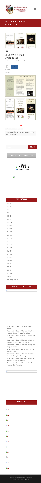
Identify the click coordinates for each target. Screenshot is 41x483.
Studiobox (26, 480)
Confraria (10, 61)
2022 (8, 264)
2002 (8, 203)
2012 (6, 51)
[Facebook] (14, 67)
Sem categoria (11, 280)
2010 (8, 229)
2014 (8, 241)
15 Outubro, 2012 (21, 61)
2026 (8, 276)
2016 (8, 248)
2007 (8, 219)
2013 (8, 238)
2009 (8, 225)
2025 (8, 273)
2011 (8, 232)
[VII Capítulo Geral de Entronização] (20, 40)
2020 (8, 260)
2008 (8, 222)
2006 (8, 216)
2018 (8, 254)
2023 (8, 267)
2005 (8, 213)
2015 (8, 245)
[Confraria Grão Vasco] (18, 9)
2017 (8, 251)
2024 (8, 270)
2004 (8, 210)
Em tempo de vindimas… (14, 129)
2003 (8, 206)
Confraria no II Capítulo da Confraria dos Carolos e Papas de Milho (20, 133)
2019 (8, 257)
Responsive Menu (35, 9)
